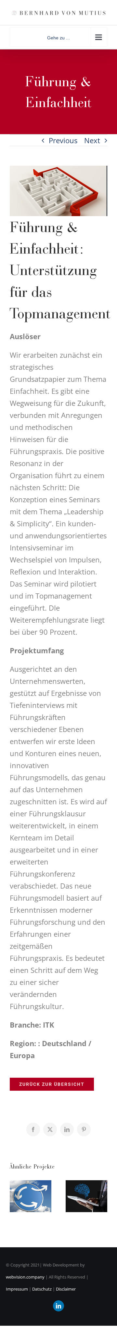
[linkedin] (58, 1305)
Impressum (17, 1289)
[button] (15, 1196)
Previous (63, 140)
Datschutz (41, 1289)
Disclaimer (66, 1289)
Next (92, 140)
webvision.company (25, 1277)
